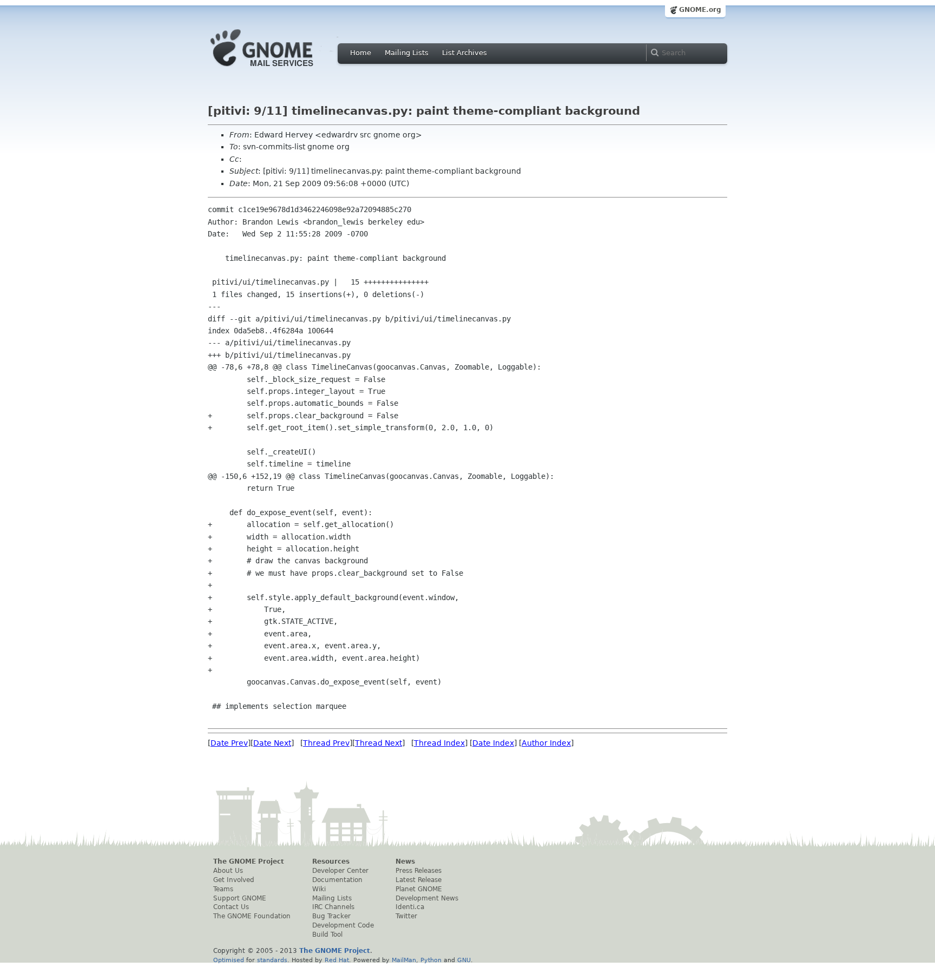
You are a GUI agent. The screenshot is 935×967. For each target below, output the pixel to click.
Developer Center (340, 870)
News (405, 861)
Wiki (319, 889)
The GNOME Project (248, 861)
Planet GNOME (419, 889)
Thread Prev (326, 743)
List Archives (464, 53)
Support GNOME (239, 898)
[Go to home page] (278, 69)
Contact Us (231, 907)
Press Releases (419, 870)
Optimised (228, 960)
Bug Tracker (331, 916)
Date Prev (229, 743)
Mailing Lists (407, 53)
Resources (331, 861)
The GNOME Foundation (252, 916)
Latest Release (419, 880)
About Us (228, 870)
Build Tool (327, 934)
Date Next (272, 743)
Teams (223, 889)
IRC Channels (333, 907)
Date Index (493, 743)
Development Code (343, 925)
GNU (464, 960)
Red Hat (337, 960)
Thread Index (439, 743)
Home (360, 53)
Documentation (337, 880)
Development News (427, 898)
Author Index (546, 743)
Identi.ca (410, 907)
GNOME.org (700, 10)
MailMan (404, 960)
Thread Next (378, 743)
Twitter (406, 916)
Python (431, 960)
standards (272, 960)
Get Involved (233, 880)
